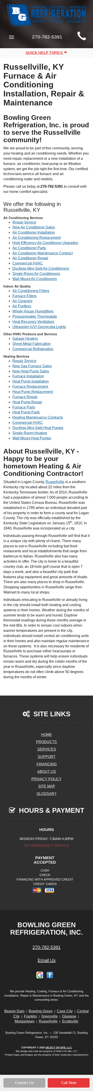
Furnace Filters (24, 296)
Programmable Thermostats (34, 316)
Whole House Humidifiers (32, 311)
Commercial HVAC (27, 263)
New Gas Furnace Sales (32, 366)
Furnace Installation (28, 376)
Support (47, 757)
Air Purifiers (21, 306)
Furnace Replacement (30, 386)
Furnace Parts (23, 407)
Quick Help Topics (45, 53)
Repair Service (24, 222)
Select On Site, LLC (58, 1047)
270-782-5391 (46, 947)
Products (46, 742)
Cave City (65, 1011)
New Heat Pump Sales (30, 371)
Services (46, 749)
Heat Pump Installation (30, 381)
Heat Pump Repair (27, 402)
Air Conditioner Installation (33, 232)
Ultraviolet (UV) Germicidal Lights (39, 327)
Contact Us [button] (24, 1083)
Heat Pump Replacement (32, 392)
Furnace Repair (24, 397)
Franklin (30, 1016)
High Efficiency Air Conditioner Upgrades (45, 243)
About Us (46, 772)
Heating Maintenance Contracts (37, 417)
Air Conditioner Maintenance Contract (42, 253)
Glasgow (69, 1016)
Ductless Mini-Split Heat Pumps (37, 428)
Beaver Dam (14, 1011)
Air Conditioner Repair (30, 258)
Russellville (55, 482)
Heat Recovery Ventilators (33, 322)
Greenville (49, 1016)
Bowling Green (41, 1011)
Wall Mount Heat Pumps (31, 438)
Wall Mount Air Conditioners (34, 279)
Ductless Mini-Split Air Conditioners (40, 268)
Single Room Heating (29, 433)
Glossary (47, 794)
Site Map (46, 786)
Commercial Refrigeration (32, 349)
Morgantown (25, 1021)
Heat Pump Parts (26, 412)
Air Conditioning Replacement (36, 238)
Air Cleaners (22, 301)
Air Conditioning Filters (30, 291)
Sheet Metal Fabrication (31, 344)
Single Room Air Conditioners (36, 274)
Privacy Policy (46, 779)
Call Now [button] (68, 1083)
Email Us (47, 960)
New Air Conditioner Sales (33, 227)
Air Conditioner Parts (29, 248)
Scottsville (70, 1021)
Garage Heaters (25, 338)
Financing (47, 764)
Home (46, 735)
